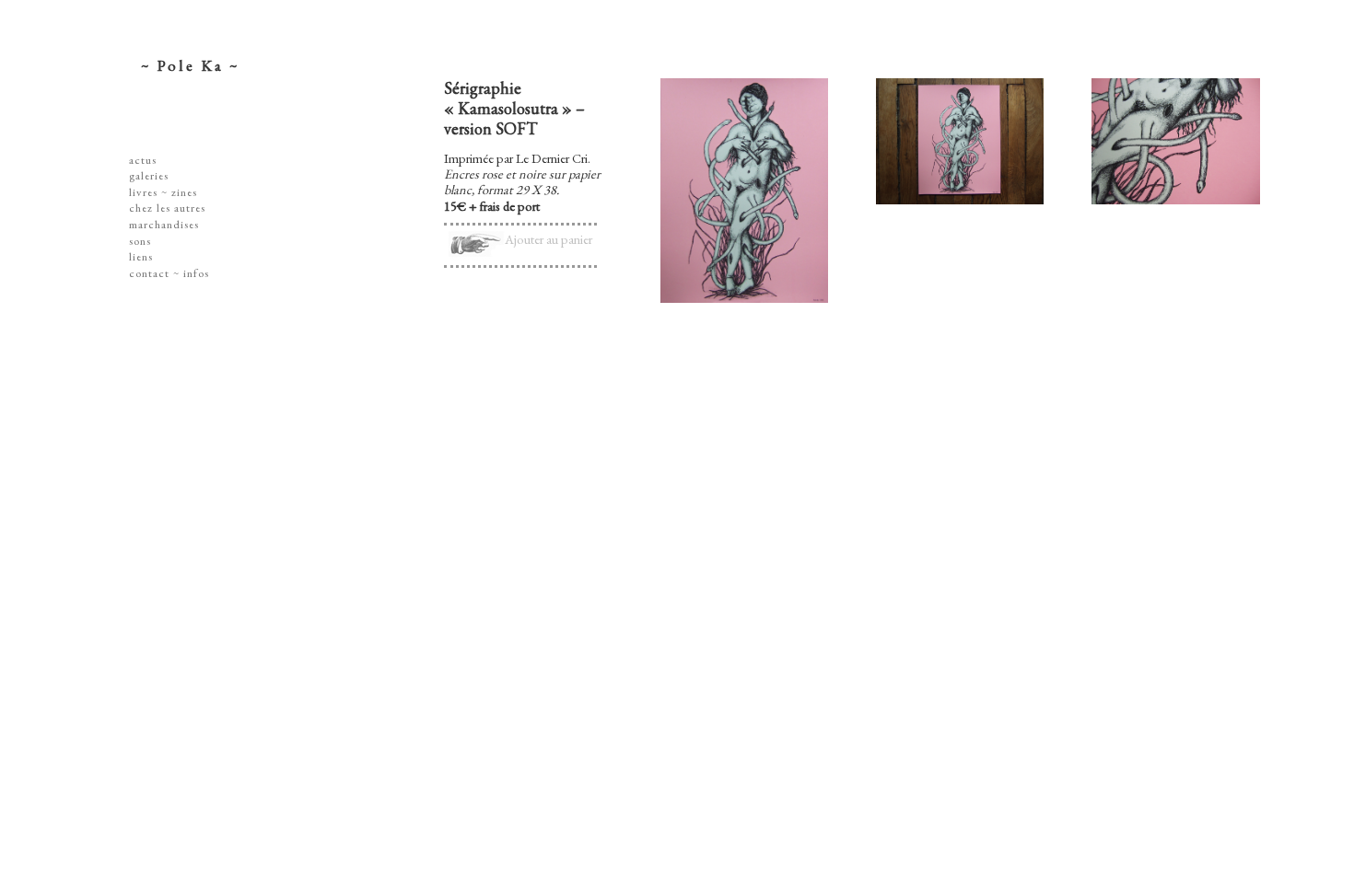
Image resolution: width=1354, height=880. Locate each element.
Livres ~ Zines (163, 192)
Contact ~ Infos (169, 273)
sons (140, 241)
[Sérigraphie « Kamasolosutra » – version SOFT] (744, 190)
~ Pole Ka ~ (190, 65)
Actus (143, 160)
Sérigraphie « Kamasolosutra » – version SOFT (514, 107)
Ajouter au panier (548, 239)
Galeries (149, 175)
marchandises (164, 224)
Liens (141, 256)
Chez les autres (167, 207)
